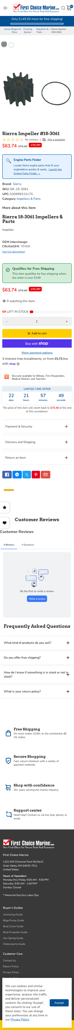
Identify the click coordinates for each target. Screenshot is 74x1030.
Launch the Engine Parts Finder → (38, 171)
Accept (59, 1003)
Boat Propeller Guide (15, 932)
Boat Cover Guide (13, 926)
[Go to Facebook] (7, 474)
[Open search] (63, 8)
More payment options (37, 353)
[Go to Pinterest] (36, 474)
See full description (13, 252)
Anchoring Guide (13, 914)
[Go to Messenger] (17, 474)
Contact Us (9, 960)
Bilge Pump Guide (13, 920)
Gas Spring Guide (13, 938)
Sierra (17, 184)
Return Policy (11, 966)
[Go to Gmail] (45, 474)
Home (7, 29)
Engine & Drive (16, 31)
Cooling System (28, 31)
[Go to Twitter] (27, 474)
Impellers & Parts (42, 31)
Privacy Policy (11, 972)
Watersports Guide (14, 944)
